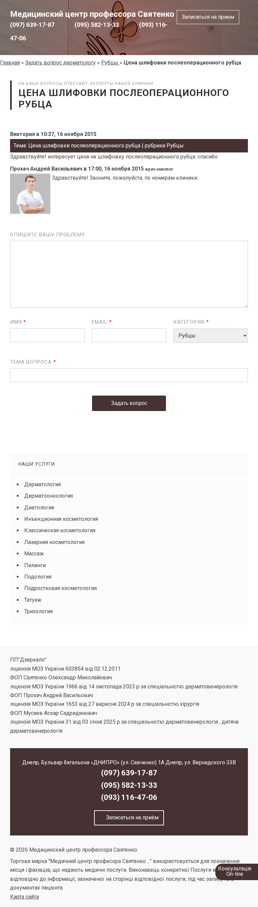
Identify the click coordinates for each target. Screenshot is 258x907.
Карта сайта (24, 897)
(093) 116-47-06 (129, 797)
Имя (18, 322)
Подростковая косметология (60, 588)
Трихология (38, 611)
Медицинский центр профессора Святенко (92, 14)
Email (102, 322)
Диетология (39, 507)
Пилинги (35, 565)
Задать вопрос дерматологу (60, 62)
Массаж (34, 553)
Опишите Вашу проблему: (48, 235)
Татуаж (33, 600)
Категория (191, 322)
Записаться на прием (208, 17)
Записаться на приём (131, 817)
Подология (37, 577)
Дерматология (42, 484)
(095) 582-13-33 (97, 24)
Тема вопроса (33, 362)
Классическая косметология (59, 530)
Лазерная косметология (54, 542)
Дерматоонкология (48, 496)
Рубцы (110, 62)
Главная (10, 62)
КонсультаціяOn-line (234, 871)
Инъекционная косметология (61, 519)
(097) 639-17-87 (32, 24)
